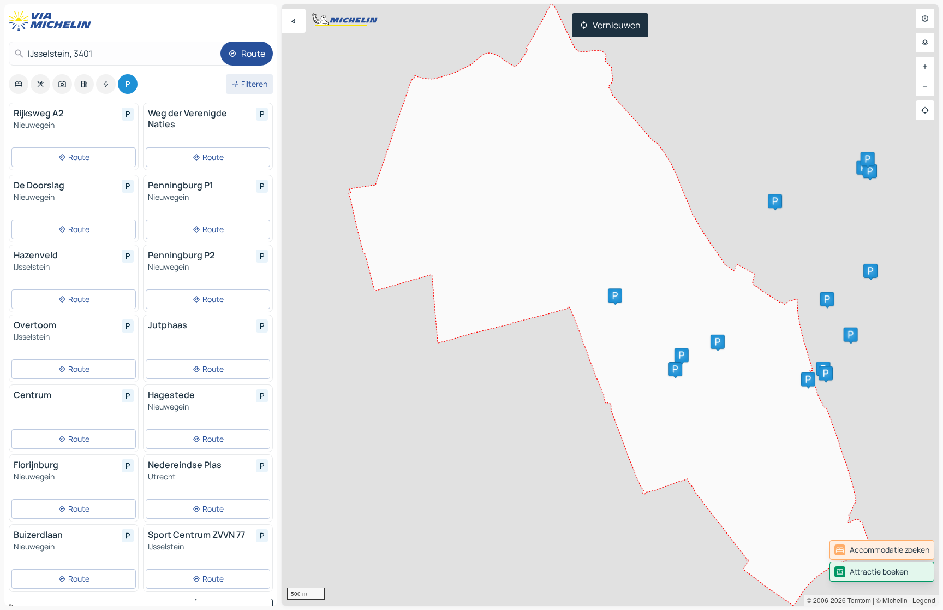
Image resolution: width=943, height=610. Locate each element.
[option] (18, 84)
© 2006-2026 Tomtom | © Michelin (857, 600)
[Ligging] (925, 110)
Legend (923, 600)
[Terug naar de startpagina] (52, 21)
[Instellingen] (925, 42)
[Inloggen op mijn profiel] (925, 18)
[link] (881, 550)
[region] (610, 305)
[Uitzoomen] (925, 86)
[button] (808, 379)
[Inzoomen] (925, 66)
